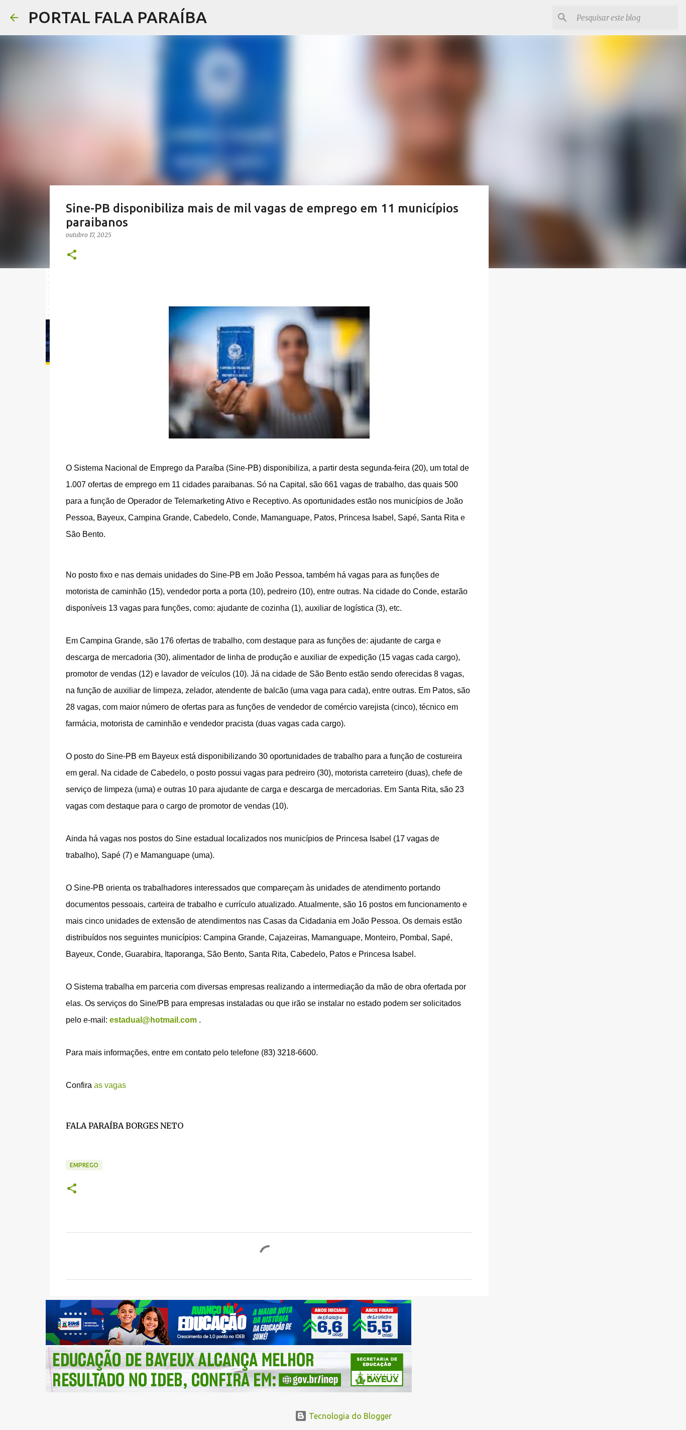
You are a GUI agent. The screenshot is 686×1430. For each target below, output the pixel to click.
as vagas (110, 1085)
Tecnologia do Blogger (349, 1415)
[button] (72, 255)
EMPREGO (84, 1165)
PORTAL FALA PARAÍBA (117, 17)
